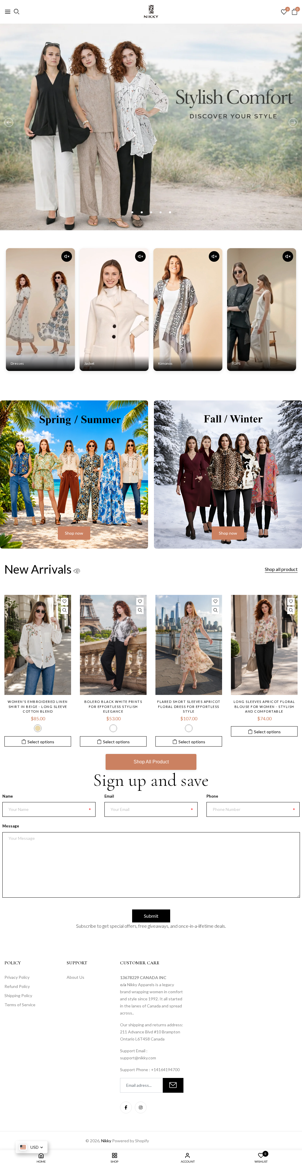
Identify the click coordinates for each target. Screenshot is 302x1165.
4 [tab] (161, 212)
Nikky (106, 1140)
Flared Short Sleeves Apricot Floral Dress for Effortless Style (188, 706)
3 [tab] (151, 212)
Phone (212, 796)
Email (109, 796)
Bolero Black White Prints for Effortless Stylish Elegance (113, 706)
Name (7, 796)
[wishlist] (284, 12)
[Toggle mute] (66, 256)
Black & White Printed (113, 728)
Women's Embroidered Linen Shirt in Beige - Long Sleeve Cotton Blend (38, 706)
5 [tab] (170, 212)
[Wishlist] (64, 601)
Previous (8, 122)
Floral (189, 728)
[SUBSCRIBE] (173, 1085)
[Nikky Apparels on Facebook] (126, 1107)
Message (10, 826)
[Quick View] (64, 610)
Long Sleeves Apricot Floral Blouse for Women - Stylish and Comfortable (264, 706)
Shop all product (281, 569)
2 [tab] (142, 212)
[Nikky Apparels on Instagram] (141, 1107)
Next (293, 122)
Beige (38, 728)
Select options (40, 741)
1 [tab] (132, 212)
